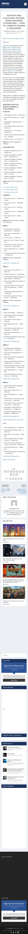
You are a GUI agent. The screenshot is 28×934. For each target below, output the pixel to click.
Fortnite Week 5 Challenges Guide (11, 416)
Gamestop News (11, 459)
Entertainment (21, 762)
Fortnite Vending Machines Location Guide (13, 419)
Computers (15, 749)
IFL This (11, 928)
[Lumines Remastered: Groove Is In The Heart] (14, 530)
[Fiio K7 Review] (5, 755)
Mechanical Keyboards (18, 772)
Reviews (15, 755)
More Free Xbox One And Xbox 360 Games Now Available (12, 559)
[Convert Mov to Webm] (5, 748)
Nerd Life (6, 512)
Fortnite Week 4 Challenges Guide (11, 379)
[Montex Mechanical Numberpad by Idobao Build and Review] (5, 770)
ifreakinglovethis (13, 31)
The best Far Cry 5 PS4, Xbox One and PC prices (13, 601)
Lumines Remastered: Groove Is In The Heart (13, 539)
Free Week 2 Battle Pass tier (11, 189)
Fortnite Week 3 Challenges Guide (11, 341)
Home (4, 930)
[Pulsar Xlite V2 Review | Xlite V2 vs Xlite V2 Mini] (5, 778)
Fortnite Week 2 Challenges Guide (11, 305)
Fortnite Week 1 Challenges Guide (11, 263)
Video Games (9, 33)
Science (23, 930)
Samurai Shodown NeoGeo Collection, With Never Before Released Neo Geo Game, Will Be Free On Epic (13, 581)
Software (20, 749)
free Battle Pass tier (10, 70)
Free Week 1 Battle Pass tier (11, 187)
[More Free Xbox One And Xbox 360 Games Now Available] (14, 550)
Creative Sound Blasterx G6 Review (14, 760)
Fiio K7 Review (11, 754)
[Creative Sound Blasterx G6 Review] (5, 761)
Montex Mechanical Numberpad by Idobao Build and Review (15, 769)
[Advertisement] (13, 700)
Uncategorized (20, 764)
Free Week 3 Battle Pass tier (11, 192)
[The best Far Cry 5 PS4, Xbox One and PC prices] (14, 592)
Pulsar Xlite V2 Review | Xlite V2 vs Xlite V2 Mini (15, 777)
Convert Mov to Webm (13, 747)
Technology (9, 750)
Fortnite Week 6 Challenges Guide (11, 456)
